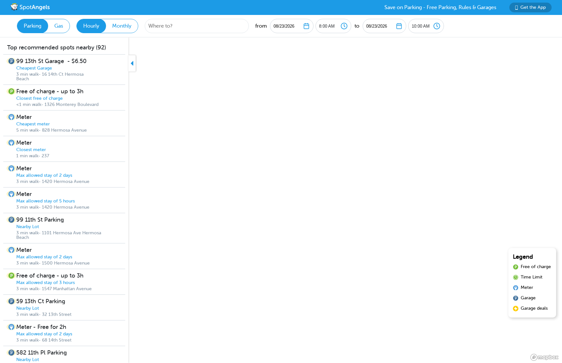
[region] (281, 200)
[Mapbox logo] (544, 357)
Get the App (533, 7)
